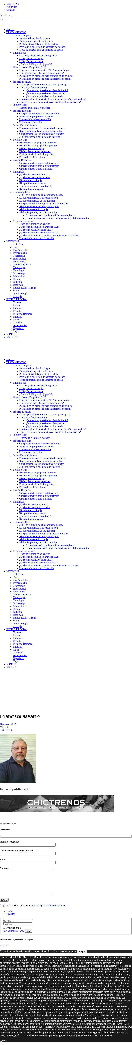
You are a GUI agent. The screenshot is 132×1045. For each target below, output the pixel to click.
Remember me (13, 927)
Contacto (11, 9)
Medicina (11, 675)
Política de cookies (55, 905)
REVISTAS (12, 4)
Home (3, 675)
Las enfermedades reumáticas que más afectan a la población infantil (8, 685)
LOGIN (4, 945)
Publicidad (11, 6)
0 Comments (6, 730)
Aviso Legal (38, 905)
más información (68, 951)
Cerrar (3, 1041)
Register (10, 913)
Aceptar (82, 951)
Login (9, 911)
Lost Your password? (13, 930)
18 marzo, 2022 (8, 724)
